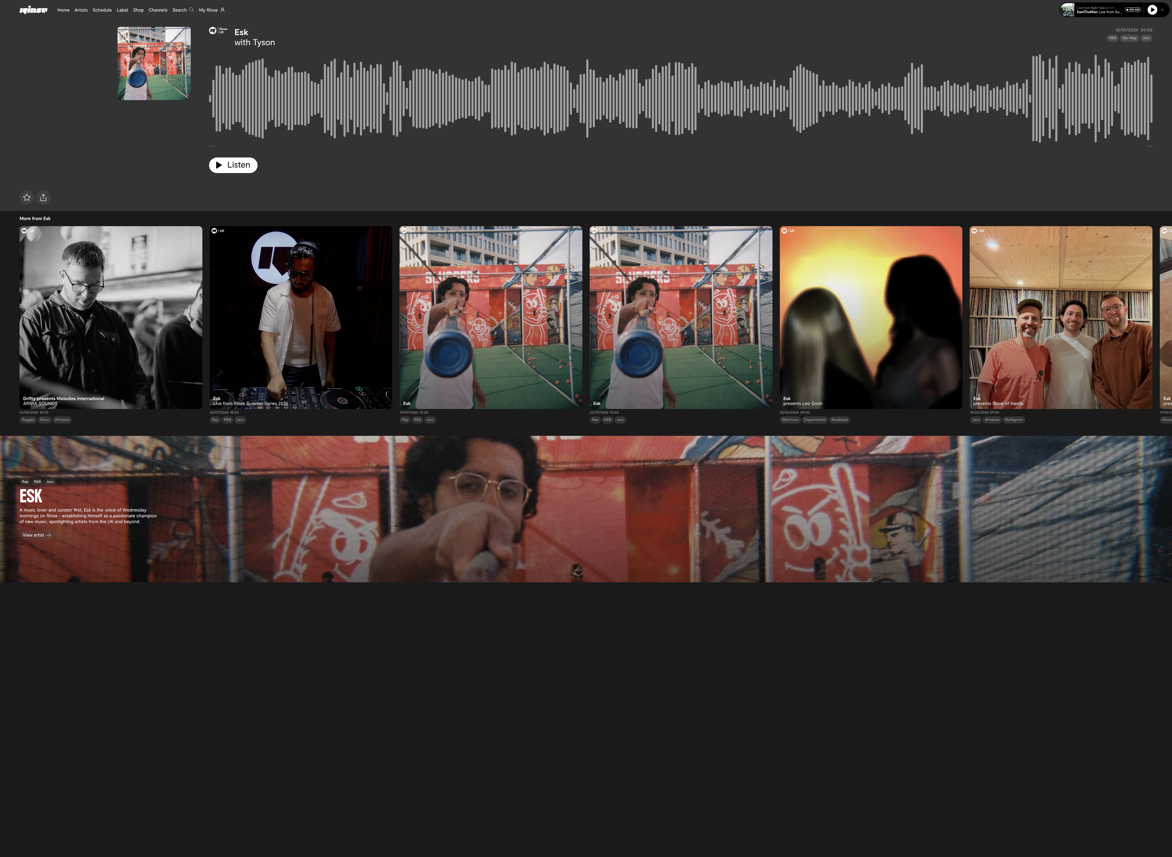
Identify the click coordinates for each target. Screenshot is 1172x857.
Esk (241, 32)
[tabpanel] (680, 100)
